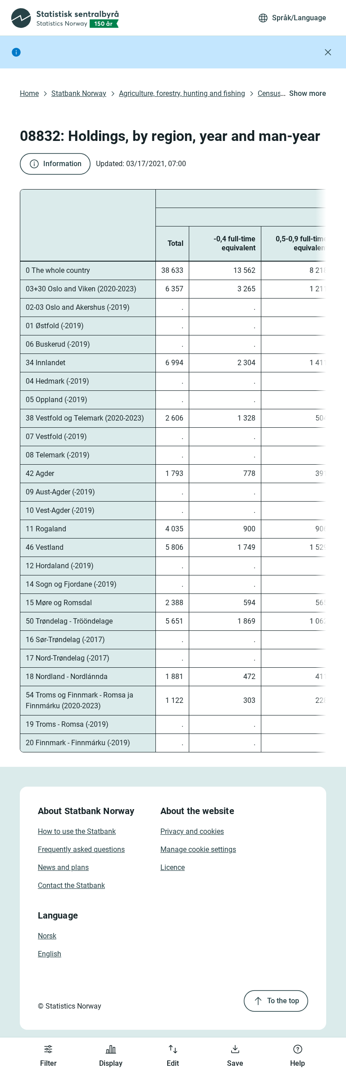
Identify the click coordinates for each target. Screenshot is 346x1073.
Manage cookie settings (198, 849)
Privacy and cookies (192, 831)
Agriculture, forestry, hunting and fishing (182, 93)
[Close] (328, 52)
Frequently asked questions (81, 849)
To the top (283, 1000)
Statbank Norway (78, 93)
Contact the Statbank (71, 885)
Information (62, 163)
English (49, 954)
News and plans (63, 867)
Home (29, 93)
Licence (172, 867)
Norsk (47, 936)
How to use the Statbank (77, 831)
